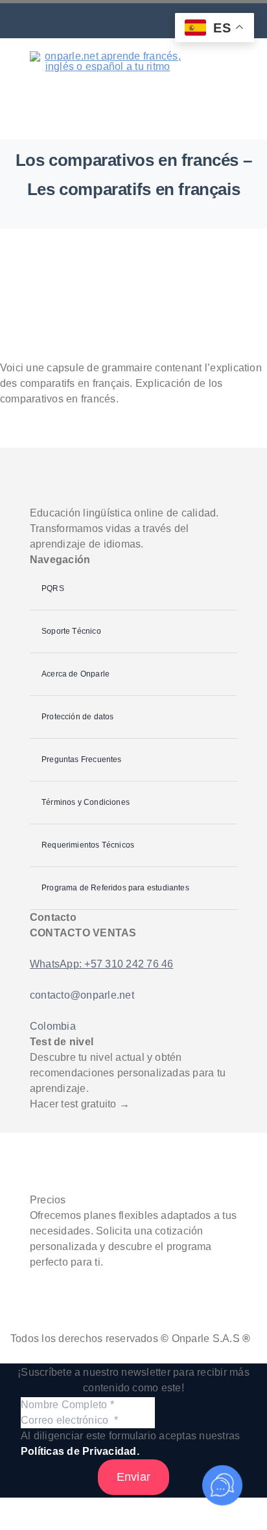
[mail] (85, 23)
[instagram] (109, 23)
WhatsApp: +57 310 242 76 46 (101, 963)
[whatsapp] (61, 23)
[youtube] (157, 23)
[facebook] (133, 23)
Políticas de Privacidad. (80, 1451)
